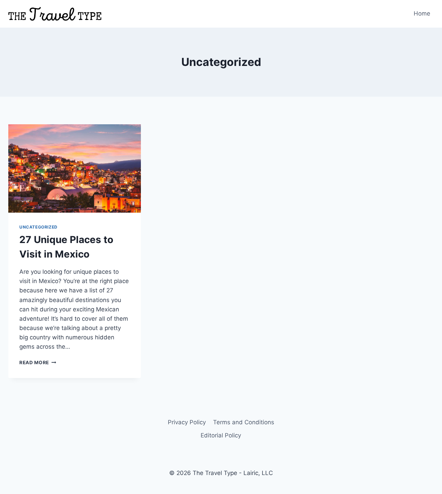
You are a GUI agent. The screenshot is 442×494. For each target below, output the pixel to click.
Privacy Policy (187, 422)
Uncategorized (38, 227)
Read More (37, 362)
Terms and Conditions (243, 422)
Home (422, 13)
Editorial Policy (221, 435)
